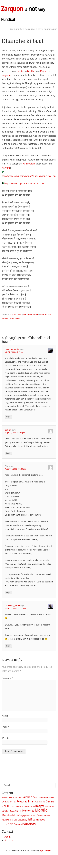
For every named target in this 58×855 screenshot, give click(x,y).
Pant (28, 816)
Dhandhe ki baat (23, 41)
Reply (8, 417)
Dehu (35, 797)
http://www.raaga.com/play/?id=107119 (24, 184)
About (7, 837)
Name (6, 716)
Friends (33, 801)
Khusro (51, 806)
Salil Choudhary (20, 820)
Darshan (43, 314)
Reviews (5, 820)
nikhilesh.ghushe (12, 606)
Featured (22, 801)
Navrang (6, 168)
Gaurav (8, 430)
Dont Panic (7, 802)
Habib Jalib (23, 806)
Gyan (17, 806)
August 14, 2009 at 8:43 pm (15, 469)
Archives (9, 840)
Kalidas (20, 71)
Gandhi (42, 802)
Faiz (14, 802)
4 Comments (15, 319)
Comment (7, 678)
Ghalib (30, 71)
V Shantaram (29, 164)
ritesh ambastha (12, 350)
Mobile (41, 810)
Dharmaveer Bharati (46, 797)
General (50, 801)
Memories (28, 811)
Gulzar (12, 806)
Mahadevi (5, 811)
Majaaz (43, 71)
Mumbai (7, 815)
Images (39, 806)
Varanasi (29, 824)
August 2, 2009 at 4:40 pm (15, 433)
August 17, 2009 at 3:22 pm (15, 608)
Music (50, 314)
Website (6, 738)
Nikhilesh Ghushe (30, 314)
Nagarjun (6, 75)
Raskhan (47, 816)
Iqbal (47, 806)
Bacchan (5, 797)
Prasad (33, 816)
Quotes (40, 815)
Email (5, 727)
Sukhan (5, 319)
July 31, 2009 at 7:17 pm (14, 352)
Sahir (11, 820)
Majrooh (18, 811)
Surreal (18, 824)
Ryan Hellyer (45, 851)
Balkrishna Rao (15, 797)
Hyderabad (31, 806)
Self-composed (36, 819)
